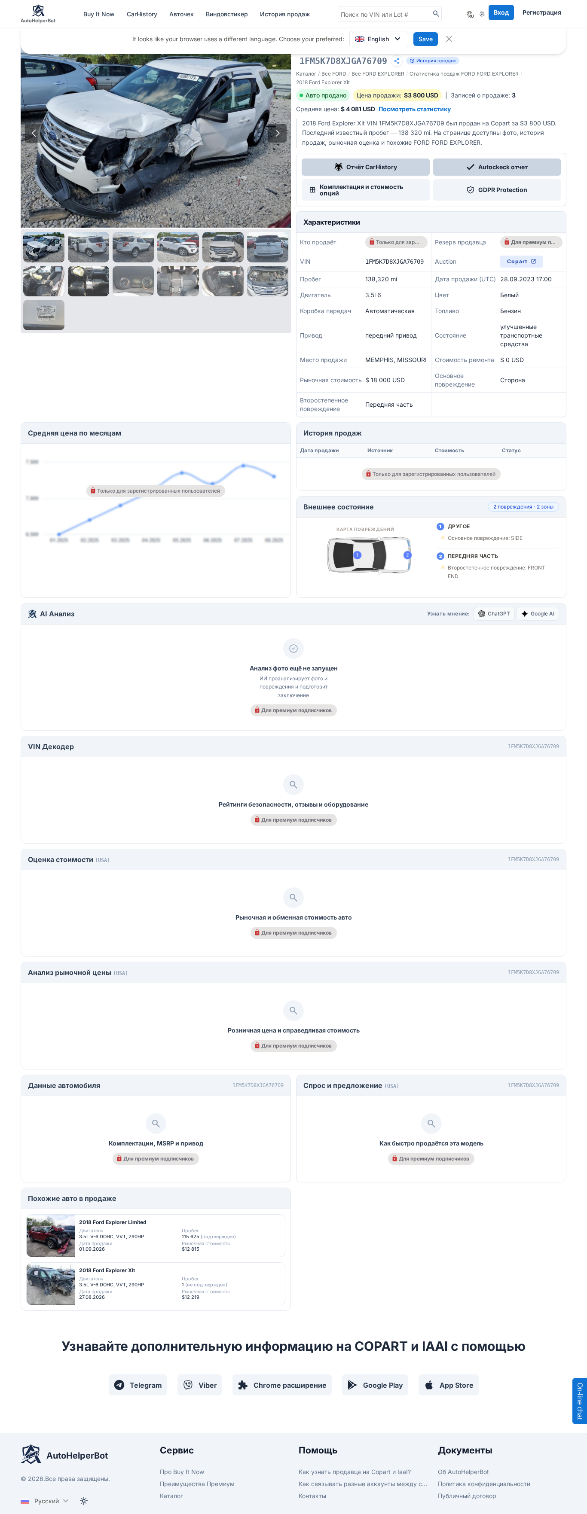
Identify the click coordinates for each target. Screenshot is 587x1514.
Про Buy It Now (182, 1471)
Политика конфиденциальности (484, 1483)
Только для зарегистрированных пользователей (399, 242)
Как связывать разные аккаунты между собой (363, 1483)
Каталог (306, 73)
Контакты (312, 1495)
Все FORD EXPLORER (378, 73)
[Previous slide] (34, 133)
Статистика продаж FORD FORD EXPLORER (464, 73)
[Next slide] (277, 133)
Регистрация (542, 12)
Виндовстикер (228, 14)
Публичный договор (467, 1495)
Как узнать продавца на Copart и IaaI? (355, 1471)
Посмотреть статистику (415, 109)
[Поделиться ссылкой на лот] (397, 61)
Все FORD (333, 73)
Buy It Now (99, 14)
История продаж (285, 14)
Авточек (182, 14)
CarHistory (143, 14)
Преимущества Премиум (197, 1483)
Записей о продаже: (483, 95)
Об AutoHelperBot (463, 1471)
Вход (501, 12)
